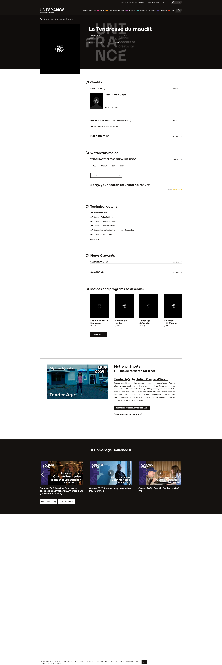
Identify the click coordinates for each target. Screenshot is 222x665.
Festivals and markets (116, 11)
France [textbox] (95, 175)
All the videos (66, 502)
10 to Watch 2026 (153, 2)
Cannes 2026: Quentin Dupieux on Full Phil (109, 489)
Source (170, 189)
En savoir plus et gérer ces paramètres (52, 663)
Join (172, 11)
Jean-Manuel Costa (121, 36)
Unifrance (163, 11)
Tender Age (122, 379)
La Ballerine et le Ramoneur (99, 322)
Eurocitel (118, 39)
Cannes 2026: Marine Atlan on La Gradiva (160, 488)
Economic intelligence (147, 11)
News (102, 11)
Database (132, 11)
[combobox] (106, 175)
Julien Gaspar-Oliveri (152, 379)
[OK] (144, 662)
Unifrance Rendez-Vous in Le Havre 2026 (132, 2)
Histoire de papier (121, 322)
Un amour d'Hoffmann (170, 322)
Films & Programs (89, 11)
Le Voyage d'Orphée (144, 322)
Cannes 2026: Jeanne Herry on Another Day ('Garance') (61, 489)
